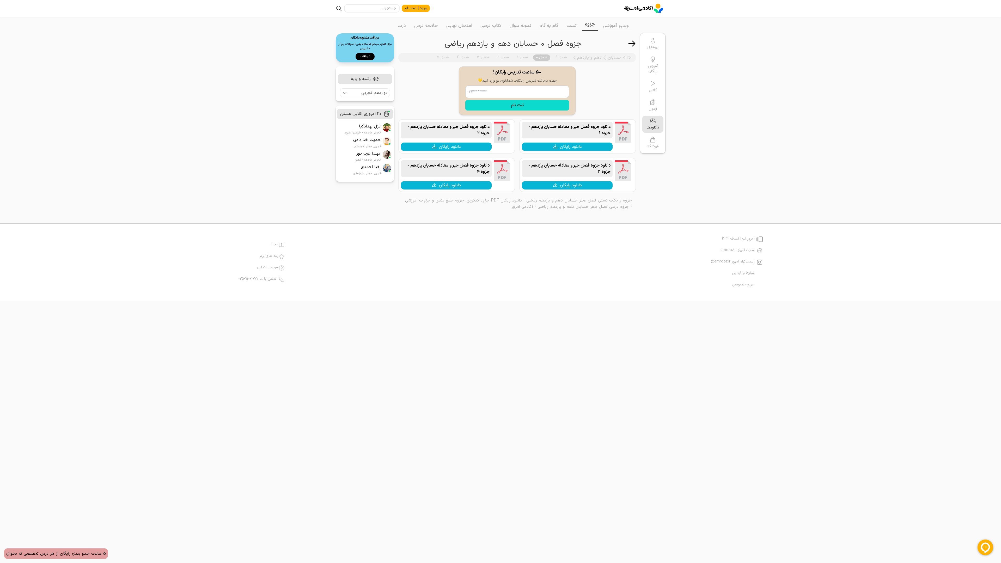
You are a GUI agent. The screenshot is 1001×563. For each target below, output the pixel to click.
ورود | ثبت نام (416, 8)
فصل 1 (522, 57)
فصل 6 (561, 57)
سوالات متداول (267, 267)
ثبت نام (517, 105)
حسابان (614, 57)
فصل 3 (483, 57)
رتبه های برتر (269, 256)
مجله (274, 244)
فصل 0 (541, 57)
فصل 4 (463, 57)
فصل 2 (503, 57)
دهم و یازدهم (589, 57)
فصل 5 (443, 57)
